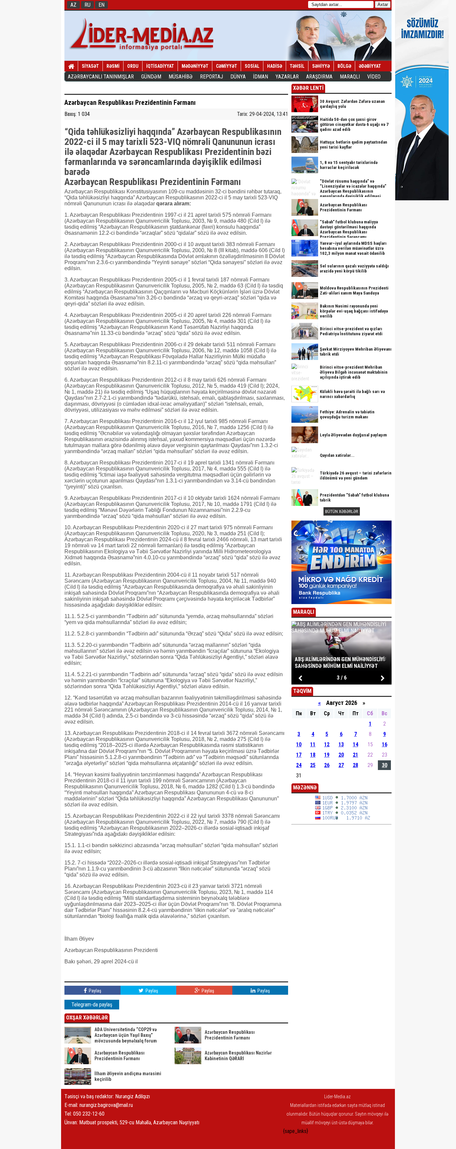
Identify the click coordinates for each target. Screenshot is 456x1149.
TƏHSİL (297, 66)
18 (312, 755)
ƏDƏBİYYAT (370, 66)
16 (384, 744)
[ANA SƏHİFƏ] (71, 66)
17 (298, 755)
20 (341, 755)
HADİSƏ (274, 66)
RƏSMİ (113, 66)
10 (298, 744)
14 (355, 744)
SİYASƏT (90, 66)
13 (341, 744)
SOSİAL (252, 66)
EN (101, 5)
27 (341, 765)
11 (312, 744)
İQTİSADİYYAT (160, 66)
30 (384, 765)
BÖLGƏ (344, 66)
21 (355, 755)
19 (326, 755)
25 (312, 765)
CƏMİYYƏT (226, 66)
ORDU (133, 66)
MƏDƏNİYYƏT (195, 66)
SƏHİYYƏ (321, 66)
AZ (73, 5)
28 (355, 765)
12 (326, 744)
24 (298, 765)
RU (87, 5)
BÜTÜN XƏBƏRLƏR (341, 511)
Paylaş (94, 990)
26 (326, 765)
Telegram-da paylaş (91, 1004)
